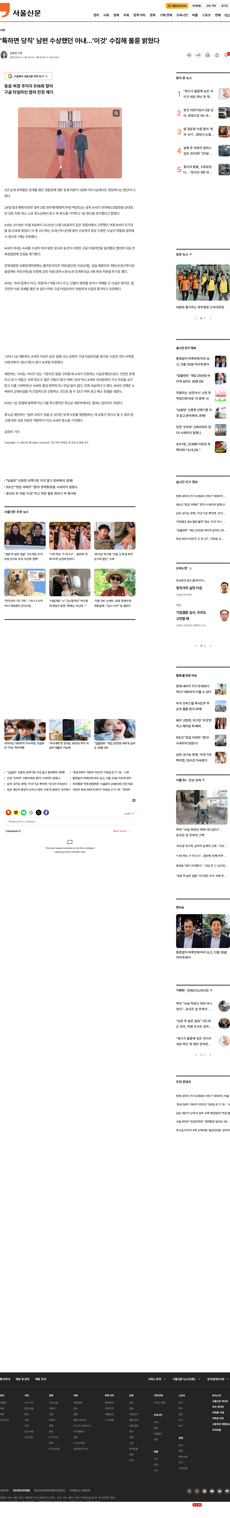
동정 (156, 1464)
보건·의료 (28, 1431)
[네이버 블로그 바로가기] (227, 1491)
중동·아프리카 (80, 1420)
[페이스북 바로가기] (189, 1491)
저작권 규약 (218, 1418)
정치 (96, 15)
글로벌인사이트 (80, 1448)
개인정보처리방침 (21, 1490)
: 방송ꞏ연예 (188, 780)
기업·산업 (53, 1402)
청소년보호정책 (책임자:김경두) (49, 1490)
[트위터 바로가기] (197, 1491)
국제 (126, 15)
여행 (131, 1437)
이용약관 (4, 1490)
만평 (156, 1439)
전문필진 (158, 1433)
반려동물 (133, 1448)
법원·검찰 (28, 1408)
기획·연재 (166, 15)
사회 (106, 15)
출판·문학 (133, 1420)
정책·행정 (109, 1402)
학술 (131, 1408)
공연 (131, 1460)
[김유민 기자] (4, 55)
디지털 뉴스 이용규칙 (79, 1490)
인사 (156, 1459)
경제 (116, 15)
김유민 (13, 53)
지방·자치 (109, 1408)
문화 (153, 15)
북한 (2, 1414)
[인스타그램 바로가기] (204, 1491)
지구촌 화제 (79, 1443)
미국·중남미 (78, 1431)
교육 (26, 1420)
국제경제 (77, 1402)
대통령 (3, 1402)
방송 (181, 1445)
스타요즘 (183, 1468)
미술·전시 (133, 1414)
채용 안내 (40, 1379)
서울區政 (109, 1414)
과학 (26, 1425)
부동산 (52, 1408)
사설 (156, 1422)
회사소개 (216, 1395)
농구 (181, 1420)
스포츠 (206, 15)
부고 (156, 1470)
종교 (131, 1431)
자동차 (52, 1420)
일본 (75, 1414)
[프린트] (207, 55)
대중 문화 (133, 1425)
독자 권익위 (218, 1406)
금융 (51, 1414)
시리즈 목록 (159, 1402)
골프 (181, 1414)
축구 (181, 1408)
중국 (75, 1408)
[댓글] (226, 55)
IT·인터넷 (53, 1437)
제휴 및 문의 (22, 1379)
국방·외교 (4, 1420)
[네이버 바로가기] (219, 1491)
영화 (131, 1454)
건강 (131, 1443)
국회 (2, 1408)
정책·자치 (139, 15)
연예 (218, 15)
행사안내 (5, 1379)
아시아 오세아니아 (82, 1425)
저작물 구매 (218, 1412)
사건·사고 (28, 1402)
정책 (51, 1443)
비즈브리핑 (54, 1448)
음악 (131, 1402)
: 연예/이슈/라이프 (192, 990)
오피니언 (182, 15)
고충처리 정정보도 (221, 1424)
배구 (181, 1425)
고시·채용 (109, 1420)
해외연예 (183, 1456)
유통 (51, 1425)
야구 (181, 1402)
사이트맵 (216, 1430)
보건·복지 (28, 1437)
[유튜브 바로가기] (212, 1491)
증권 (51, 1431)
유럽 (75, 1437)
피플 (195, 15)
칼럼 (156, 1428)
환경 (26, 1414)
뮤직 (181, 1462)
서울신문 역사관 (220, 1401)
